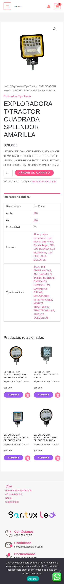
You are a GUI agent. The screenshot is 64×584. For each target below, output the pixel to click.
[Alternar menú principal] (7, 6)
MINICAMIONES (43, 299)
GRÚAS (38, 292)
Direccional (40, 238)
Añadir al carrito (34, 172)
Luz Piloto (47, 241)
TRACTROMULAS (44, 310)
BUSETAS (48, 277)
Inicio (6, 86)
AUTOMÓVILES (43, 274)
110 (36, 213)
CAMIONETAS (42, 285)
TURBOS (39, 314)
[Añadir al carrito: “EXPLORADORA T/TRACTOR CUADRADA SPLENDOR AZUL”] (27, 458)
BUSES (38, 277)
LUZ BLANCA (41, 249)
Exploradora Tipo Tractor (24, 86)
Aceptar (33, 578)
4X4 (43, 267)
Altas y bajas (41, 234)
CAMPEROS (41, 288)
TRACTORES (41, 307)
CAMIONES (40, 281)
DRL (51, 245)
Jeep (36, 267)
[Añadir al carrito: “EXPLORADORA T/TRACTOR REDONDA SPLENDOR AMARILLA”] (27, 395)
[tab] (32, 196)
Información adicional (17, 196)
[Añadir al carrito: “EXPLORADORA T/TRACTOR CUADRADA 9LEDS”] (57, 395)
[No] (59, 571)
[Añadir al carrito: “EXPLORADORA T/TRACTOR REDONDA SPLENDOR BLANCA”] (57, 458)
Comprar (13, 394)
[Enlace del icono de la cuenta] (48, 6)
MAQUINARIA (41, 296)
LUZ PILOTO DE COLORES (43, 256)
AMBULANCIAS (42, 270)
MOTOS (38, 303)
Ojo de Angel (41, 245)
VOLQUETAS (41, 317)
